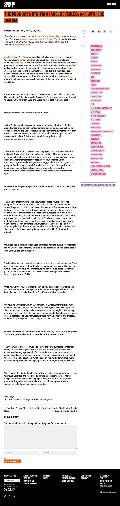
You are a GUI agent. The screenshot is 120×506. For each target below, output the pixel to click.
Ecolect (19, 63)
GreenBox (66, 77)
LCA (92, 104)
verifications (97, 170)
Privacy (84, 479)
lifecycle (95, 112)
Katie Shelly (19, 31)
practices (95, 128)
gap (92, 77)
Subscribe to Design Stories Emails (98, 185)
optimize (95, 124)
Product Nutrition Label (102, 132)
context (95, 54)
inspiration (96, 97)
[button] (111, 4)
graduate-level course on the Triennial (36, 39)
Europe (94, 62)
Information (96, 93)
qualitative (96, 135)
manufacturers (98, 116)
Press (45, 479)
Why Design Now (98, 174)
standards (96, 143)
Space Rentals (30, 484)
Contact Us (28, 481)
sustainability (97, 151)
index (93, 85)
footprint (95, 73)
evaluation (96, 66)
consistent (96, 50)
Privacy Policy (9, 490)
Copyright (86, 476)
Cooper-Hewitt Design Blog (46, 37)
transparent (97, 159)
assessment (96, 46)
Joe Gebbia (9, 57)
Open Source (68, 481)
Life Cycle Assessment (101, 108)
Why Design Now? (22, 45)
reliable (95, 139)
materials (95, 120)
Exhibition (96, 70)
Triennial (95, 163)
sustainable (96, 155)
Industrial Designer (100, 89)
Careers (47, 476)
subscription (97, 147)
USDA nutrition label (100, 166)
